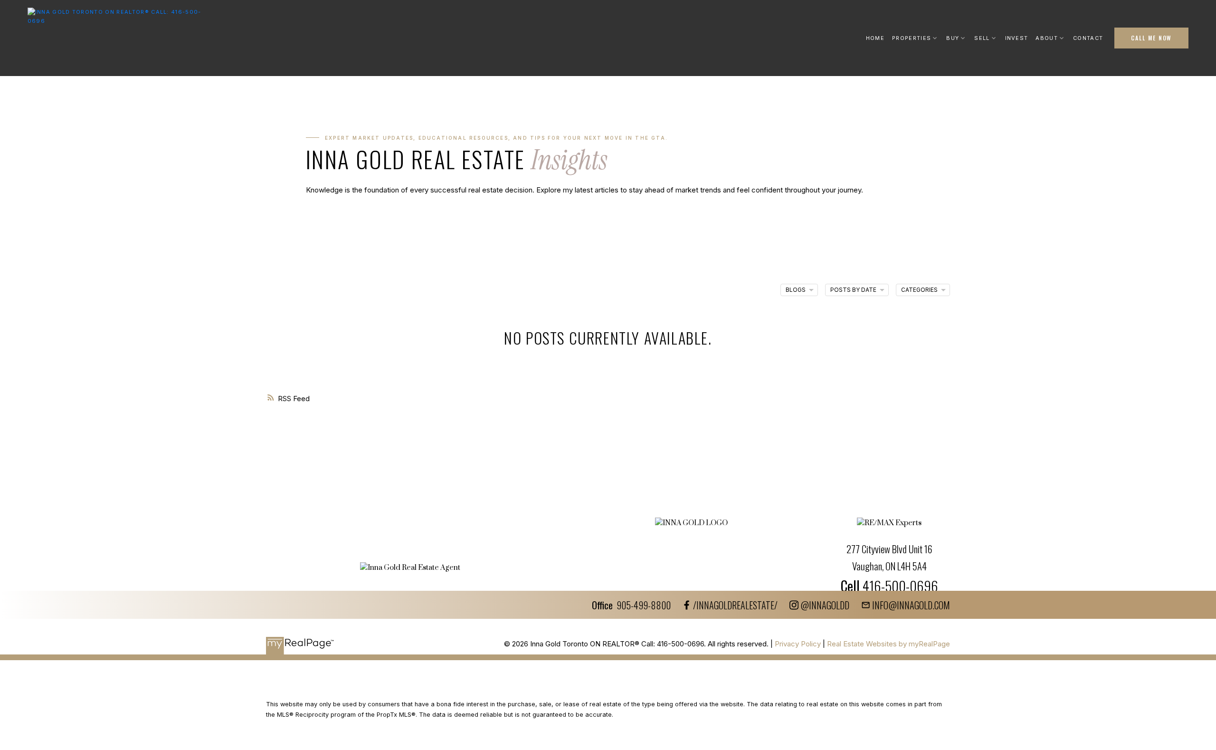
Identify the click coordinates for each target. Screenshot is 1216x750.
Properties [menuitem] (911, 38)
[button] (1151, 38)
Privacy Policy (798, 643)
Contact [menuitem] (1088, 38)
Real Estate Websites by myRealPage (888, 643)
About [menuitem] (1047, 38)
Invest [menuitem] (1016, 38)
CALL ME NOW (1151, 38)
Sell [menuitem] (981, 38)
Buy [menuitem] (952, 38)
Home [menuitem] (875, 38)
